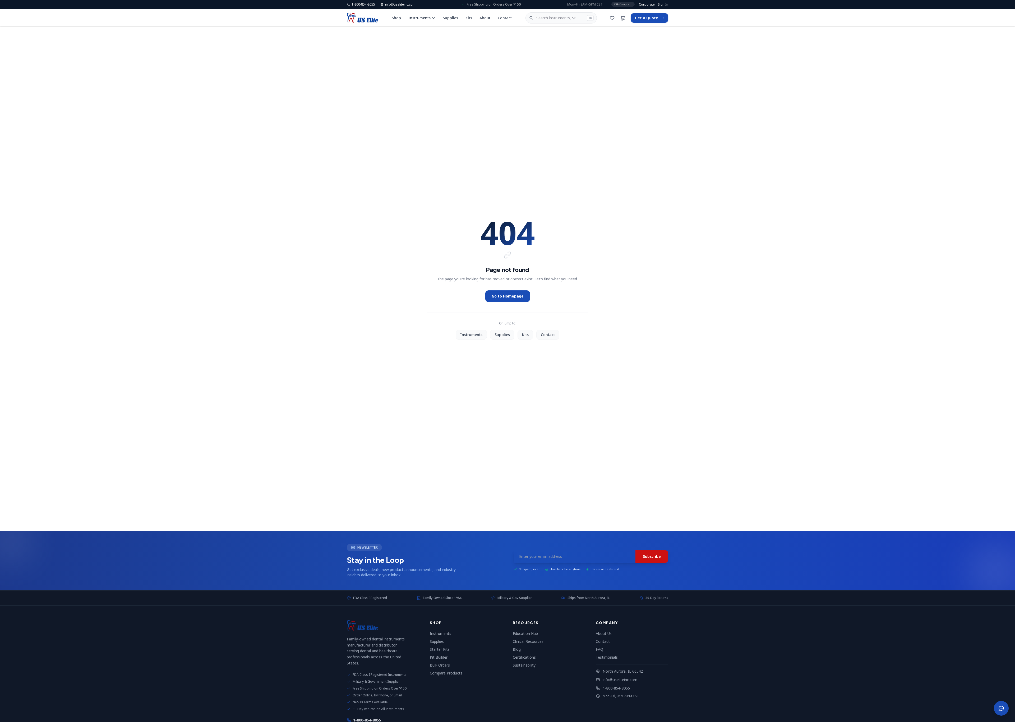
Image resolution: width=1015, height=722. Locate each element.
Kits (468, 17)
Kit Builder (441, 657)
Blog (519, 649)
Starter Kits (442, 649)
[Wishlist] (612, 18)
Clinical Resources (530, 641)
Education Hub (527, 633)
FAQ (601, 649)
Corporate (647, 4)
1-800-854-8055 (616, 688)
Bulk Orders (442, 665)
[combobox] (561, 17)
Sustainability (526, 665)
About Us (606, 633)
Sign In (663, 4)
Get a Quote (646, 17)
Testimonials (609, 657)
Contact (505, 17)
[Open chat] (1001, 708)
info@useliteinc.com (620, 679)
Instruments (419, 17)
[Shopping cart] (623, 18)
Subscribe (652, 556)
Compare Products (448, 673)
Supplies (450, 17)
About (484, 17)
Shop (396, 17)
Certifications (526, 657)
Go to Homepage (508, 296)
